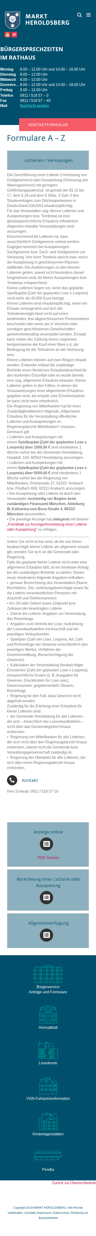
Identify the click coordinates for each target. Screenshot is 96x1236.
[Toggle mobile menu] (88, 14)
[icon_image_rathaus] (48, 965)
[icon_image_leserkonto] (48, 1041)
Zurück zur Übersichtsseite (74, 1183)
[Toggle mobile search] (79, 14)
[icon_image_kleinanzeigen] (48, 1112)
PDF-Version (48, 858)
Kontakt (31, 1213)
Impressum (44, 1213)
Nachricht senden (34, 106)
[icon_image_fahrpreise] (48, 1077)
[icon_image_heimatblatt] (48, 1006)
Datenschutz (61, 1213)
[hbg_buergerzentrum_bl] (48, 1148)
